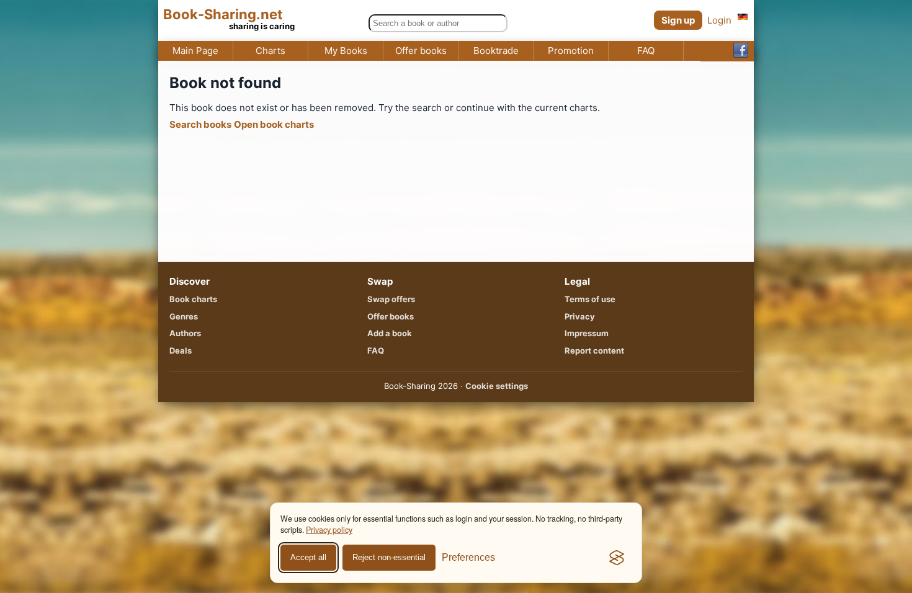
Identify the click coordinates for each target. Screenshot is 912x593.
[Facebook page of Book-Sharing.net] (740, 51)
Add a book (389, 333)
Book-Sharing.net (223, 14)
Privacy (580, 316)
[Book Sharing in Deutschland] (743, 16)
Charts (270, 51)
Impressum (587, 333)
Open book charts (274, 124)
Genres (183, 316)
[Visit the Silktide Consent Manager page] (617, 558)
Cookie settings (496, 386)
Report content (594, 350)
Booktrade (496, 51)
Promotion (571, 51)
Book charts (193, 299)
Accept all (308, 557)
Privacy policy (329, 529)
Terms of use (590, 299)
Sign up (678, 20)
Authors (185, 333)
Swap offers (391, 299)
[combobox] (438, 23)
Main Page (195, 51)
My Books (345, 51)
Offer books (421, 51)
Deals (180, 350)
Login (719, 20)
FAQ (646, 51)
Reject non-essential (389, 557)
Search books (200, 124)
